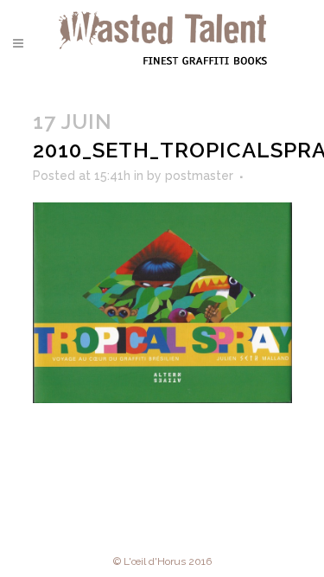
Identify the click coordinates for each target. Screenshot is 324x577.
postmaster (199, 176)
